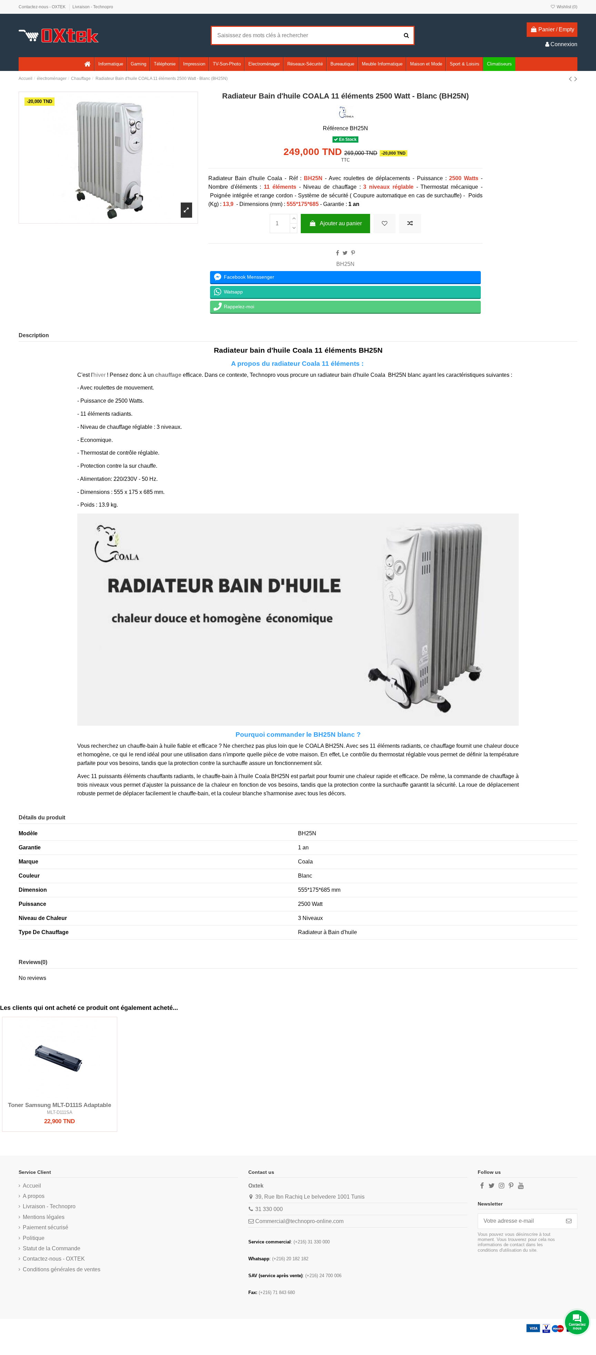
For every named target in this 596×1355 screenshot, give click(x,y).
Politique (33, 1238)
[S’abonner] (568, 1221)
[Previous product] (571, 78)
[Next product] (575, 78)
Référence (335, 128)
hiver (99, 375)
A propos (33, 1196)
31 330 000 (269, 1209)
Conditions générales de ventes (61, 1269)
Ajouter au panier (341, 223)
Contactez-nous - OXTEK (43, 6)
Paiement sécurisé (45, 1227)
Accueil (32, 1186)
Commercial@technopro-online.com (299, 1221)
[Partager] (337, 253)
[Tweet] (345, 253)
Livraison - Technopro (92, 6)
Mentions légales (43, 1217)
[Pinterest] (353, 253)
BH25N (345, 264)
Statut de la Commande (51, 1248)
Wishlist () (566, 6)
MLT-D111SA (59, 1112)
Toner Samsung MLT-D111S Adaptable (59, 1105)
